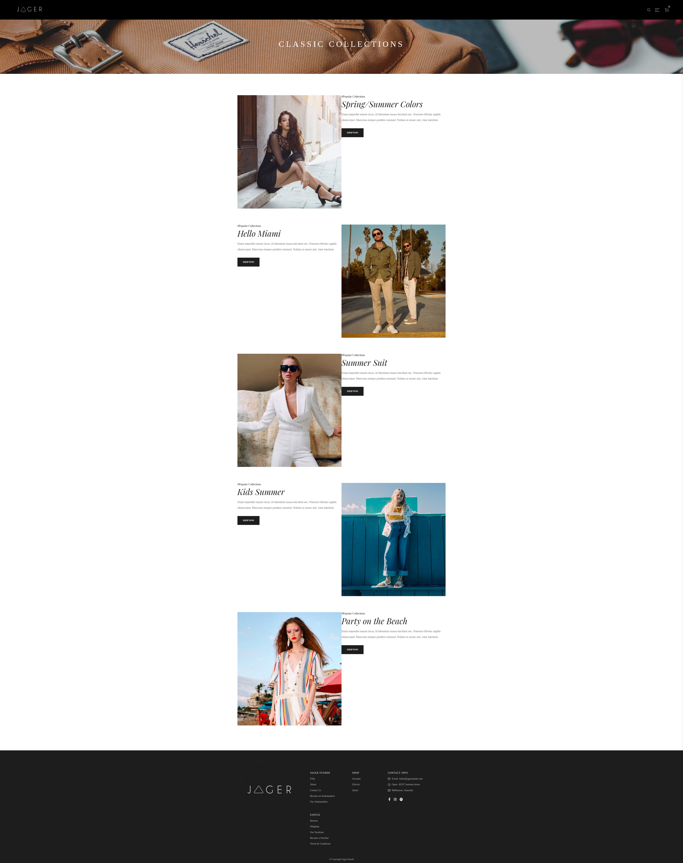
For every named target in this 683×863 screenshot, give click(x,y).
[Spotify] (401, 799)
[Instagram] (395, 799)
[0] (667, 9)
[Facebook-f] (389, 799)
